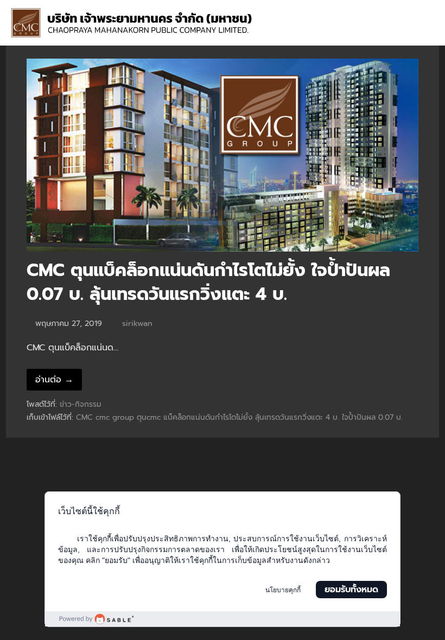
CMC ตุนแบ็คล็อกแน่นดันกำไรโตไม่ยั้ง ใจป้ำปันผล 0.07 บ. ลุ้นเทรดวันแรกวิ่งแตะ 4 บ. (208, 282)
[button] (427, 32)
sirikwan (137, 323)
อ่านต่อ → (54, 379)
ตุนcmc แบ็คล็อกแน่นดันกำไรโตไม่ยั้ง (194, 417)
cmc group (115, 417)
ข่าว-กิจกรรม (80, 404)
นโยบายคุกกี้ (283, 590)
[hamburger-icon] (422, 11)
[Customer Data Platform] (222, 618)
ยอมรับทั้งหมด (351, 589)
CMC (84, 417)
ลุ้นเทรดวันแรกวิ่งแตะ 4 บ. (297, 417)
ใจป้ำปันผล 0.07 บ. (372, 417)
